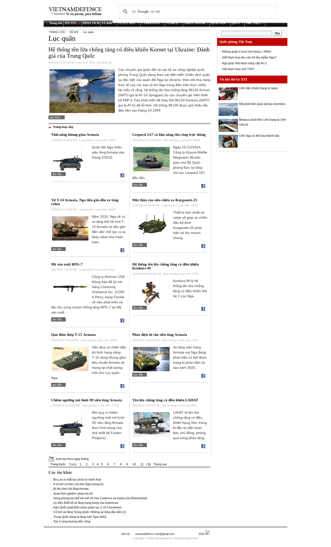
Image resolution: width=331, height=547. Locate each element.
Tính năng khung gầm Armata (75, 135)
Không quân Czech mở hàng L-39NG (246, 51)
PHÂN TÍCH (91, 23)
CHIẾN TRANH (194, 23)
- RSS (201, 533)
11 (142, 464)
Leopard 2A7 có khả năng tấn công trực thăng (169, 135)
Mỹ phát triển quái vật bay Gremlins (262, 104)
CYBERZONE (151, 23)
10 (134, 464)
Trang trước (58, 464)
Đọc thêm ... (56, 117)
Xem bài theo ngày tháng (72, 459)
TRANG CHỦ (57, 32)
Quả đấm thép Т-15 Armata (73, 335)
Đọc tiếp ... (58, 174)
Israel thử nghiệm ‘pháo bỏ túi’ (73, 493)
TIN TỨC (70, 23)
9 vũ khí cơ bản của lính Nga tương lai (78, 484)
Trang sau (160, 464)
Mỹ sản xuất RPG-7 (67, 264)
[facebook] (123, 176)
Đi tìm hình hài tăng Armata (71, 489)
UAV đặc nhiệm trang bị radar (258, 88)
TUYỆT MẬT (127, 23)
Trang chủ (55, 23)
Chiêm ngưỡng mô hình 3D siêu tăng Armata (86, 400)
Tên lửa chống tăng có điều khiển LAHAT (165, 400)
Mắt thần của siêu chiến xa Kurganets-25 (164, 200)
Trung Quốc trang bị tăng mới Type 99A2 (80, 517)
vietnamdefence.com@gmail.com (155, 533)
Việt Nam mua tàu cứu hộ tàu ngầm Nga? (249, 57)
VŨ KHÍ (107, 23)
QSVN (236, 23)
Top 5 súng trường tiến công (71, 521)
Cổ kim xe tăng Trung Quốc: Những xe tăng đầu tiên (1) (89, 512)
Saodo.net (186, 533)
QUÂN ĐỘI (218, 23)
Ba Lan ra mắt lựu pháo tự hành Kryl (77, 479)
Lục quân (88, 32)
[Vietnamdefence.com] (77, 11)
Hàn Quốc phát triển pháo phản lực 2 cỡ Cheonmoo (87, 507)
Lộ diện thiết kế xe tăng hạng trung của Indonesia (85, 503)
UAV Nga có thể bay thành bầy (259, 135)
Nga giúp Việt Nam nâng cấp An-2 (244, 63)
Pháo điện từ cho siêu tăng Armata (159, 335)
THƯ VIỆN (253, 23)
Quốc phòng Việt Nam (236, 42)
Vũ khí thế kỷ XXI (233, 79)
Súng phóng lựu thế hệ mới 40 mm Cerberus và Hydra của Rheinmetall (100, 498)
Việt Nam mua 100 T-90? (238, 69)
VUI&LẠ (172, 23)
